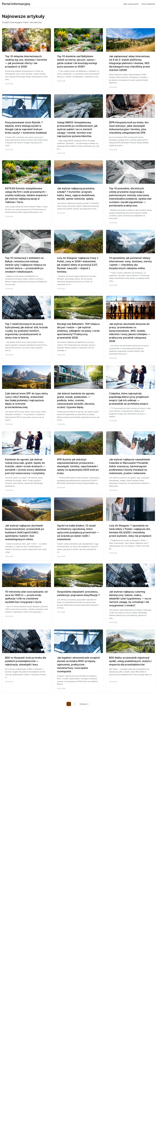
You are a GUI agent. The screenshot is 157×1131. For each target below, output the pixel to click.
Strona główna (148, 4)
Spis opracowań (130, 4)
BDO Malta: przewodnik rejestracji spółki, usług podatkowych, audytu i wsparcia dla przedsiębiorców (130, 661)
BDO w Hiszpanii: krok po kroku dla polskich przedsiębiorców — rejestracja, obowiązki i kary (25, 661)
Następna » (84, 704)
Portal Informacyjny (16, 4)
